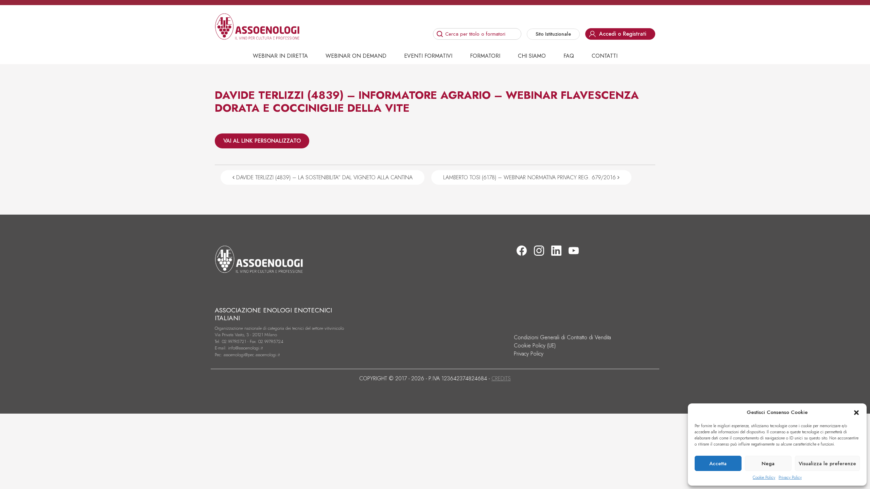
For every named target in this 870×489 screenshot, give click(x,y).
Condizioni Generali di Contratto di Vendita (562, 337)
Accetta (718, 463)
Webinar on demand (356, 56)
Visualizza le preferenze (827, 463)
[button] (856, 412)
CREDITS (501, 378)
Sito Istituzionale (553, 34)
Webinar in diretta (280, 56)
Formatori (485, 56)
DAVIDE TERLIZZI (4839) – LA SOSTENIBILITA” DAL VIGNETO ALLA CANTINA (323, 177)
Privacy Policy (790, 477)
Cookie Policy (764, 477)
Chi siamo (532, 56)
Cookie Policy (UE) (535, 345)
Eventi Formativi (428, 56)
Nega (768, 463)
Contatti (604, 56)
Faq (568, 56)
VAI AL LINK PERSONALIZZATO (262, 141)
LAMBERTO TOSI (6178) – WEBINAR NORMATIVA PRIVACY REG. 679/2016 (530, 177)
